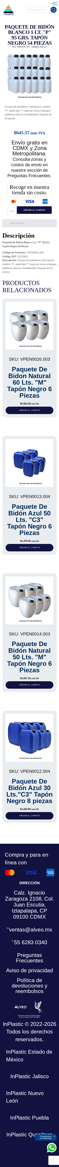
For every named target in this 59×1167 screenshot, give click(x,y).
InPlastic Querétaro (29, 1134)
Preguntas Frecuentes (29, 958)
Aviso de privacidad (29, 970)
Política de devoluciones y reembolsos (30, 985)
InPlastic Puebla (29, 1118)
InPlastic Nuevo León (25, 1097)
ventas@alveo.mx (30, 929)
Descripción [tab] (17, 223)
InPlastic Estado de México (29, 1055)
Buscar (54, 10)
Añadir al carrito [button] (29, 410)
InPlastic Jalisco (29, 1076)
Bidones (43, 47)
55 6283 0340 (30, 942)
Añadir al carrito (34, 210)
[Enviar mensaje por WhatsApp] (52, 1147)
